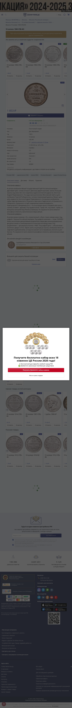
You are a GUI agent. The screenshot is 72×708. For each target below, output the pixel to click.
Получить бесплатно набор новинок (36, 370)
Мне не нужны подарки (36, 375)
